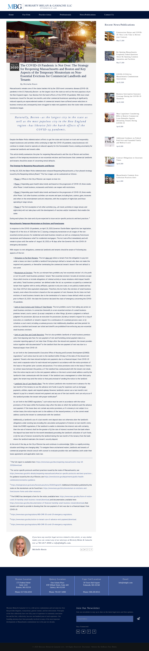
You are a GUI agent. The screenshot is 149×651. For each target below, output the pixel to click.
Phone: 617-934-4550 (23, 592)
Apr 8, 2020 (119, 126)
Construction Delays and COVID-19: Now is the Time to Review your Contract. (129, 35)
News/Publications (88, 15)
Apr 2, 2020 (119, 181)
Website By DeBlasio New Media (104, 647)
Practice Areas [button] (45, 15)
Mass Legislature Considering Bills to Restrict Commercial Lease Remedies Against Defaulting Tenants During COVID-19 (127, 118)
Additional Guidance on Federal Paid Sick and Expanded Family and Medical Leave (128, 140)
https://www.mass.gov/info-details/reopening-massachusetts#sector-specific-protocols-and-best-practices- (51, 473)
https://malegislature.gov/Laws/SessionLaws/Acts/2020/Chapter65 (36, 485)
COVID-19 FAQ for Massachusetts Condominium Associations (127, 76)
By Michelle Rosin (28, 84)
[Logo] (39, 6)
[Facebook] (91, 549)
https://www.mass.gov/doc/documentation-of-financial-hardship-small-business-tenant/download (47, 503)
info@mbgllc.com (62, 543)
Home (11, 15)
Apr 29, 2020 (120, 82)
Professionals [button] (65, 15)
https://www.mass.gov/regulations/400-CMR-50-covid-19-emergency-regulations (41, 514)
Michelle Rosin (39, 549)
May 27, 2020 (120, 40)
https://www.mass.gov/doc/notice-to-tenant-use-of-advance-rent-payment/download (43, 519)
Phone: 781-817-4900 (57, 592)
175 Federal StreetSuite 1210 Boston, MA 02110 (23, 585)
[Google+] (88, 549)
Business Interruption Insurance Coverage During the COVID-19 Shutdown (128, 96)
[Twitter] (84, 549)
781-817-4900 (44, 543)
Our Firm (26, 15)
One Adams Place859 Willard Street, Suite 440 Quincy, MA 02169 (57, 585)
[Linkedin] (81, 549)
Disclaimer (86, 647)
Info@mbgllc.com (126, 583)
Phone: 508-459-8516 (91, 592)
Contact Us (109, 15)
